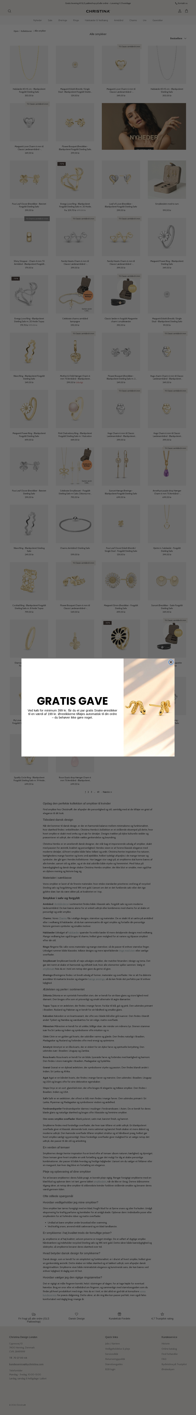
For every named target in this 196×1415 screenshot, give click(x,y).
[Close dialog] (170, 662)
